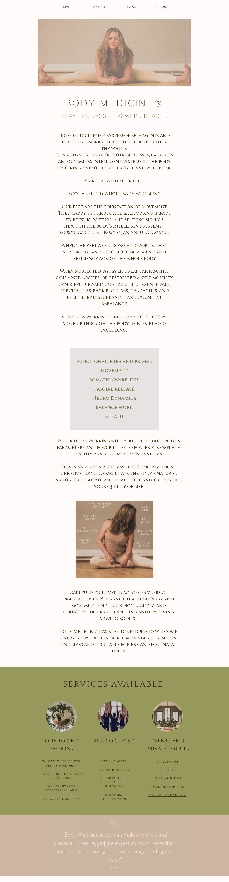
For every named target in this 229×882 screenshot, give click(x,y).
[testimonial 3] (117, 867)
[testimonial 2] (114, 867)
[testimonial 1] (111, 867)
